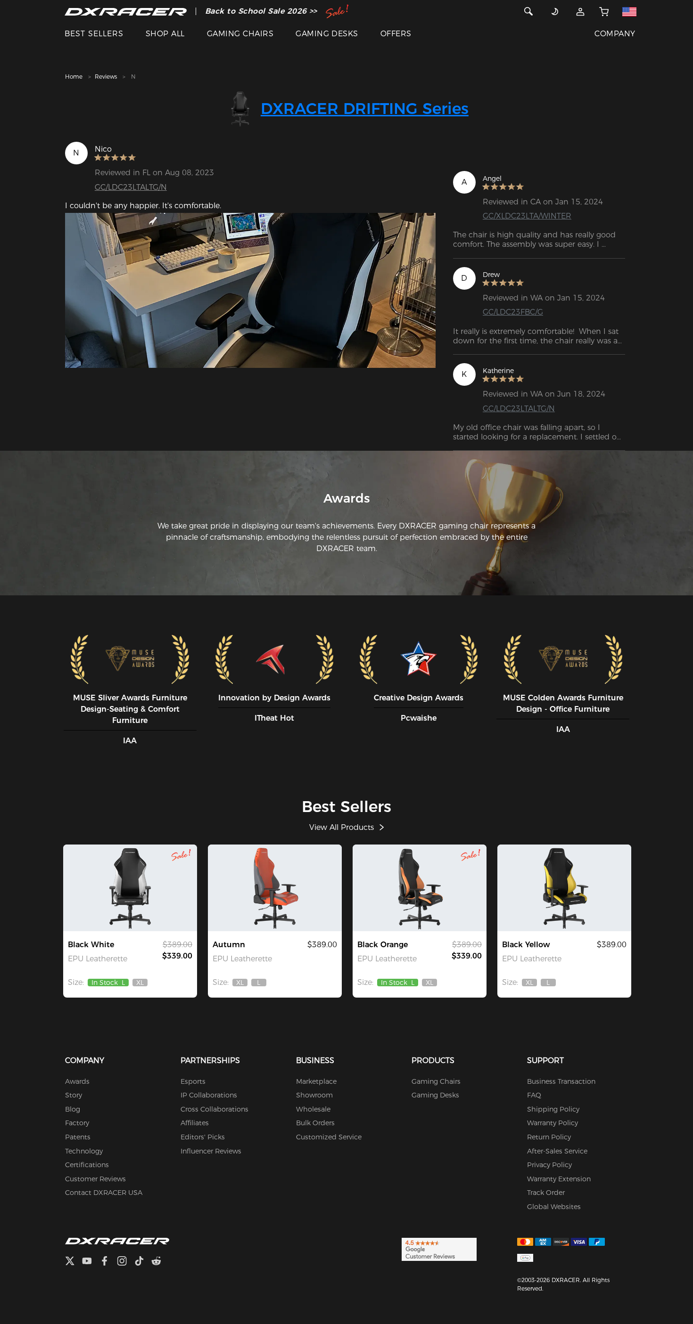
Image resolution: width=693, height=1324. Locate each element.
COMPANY (614, 33)
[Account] (580, 11)
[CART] (604, 11)
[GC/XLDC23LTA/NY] (564, 888)
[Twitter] (73, 1262)
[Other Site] (629, 11)
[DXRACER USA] (126, 11)
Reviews (106, 76)
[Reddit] (160, 1262)
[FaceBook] (108, 1262)
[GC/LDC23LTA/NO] (420, 888)
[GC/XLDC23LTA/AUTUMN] (275, 888)
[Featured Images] (250, 290)
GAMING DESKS (327, 33)
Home (73, 76)
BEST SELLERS (94, 33)
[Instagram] (125, 1262)
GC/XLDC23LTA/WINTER (527, 215)
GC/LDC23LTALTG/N (131, 187)
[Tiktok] (142, 1262)
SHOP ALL (165, 33)
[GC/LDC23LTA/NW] (130, 888)
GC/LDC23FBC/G (513, 312)
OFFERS (396, 33)
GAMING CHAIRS (240, 33)
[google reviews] (439, 1248)
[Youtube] (90, 1262)
